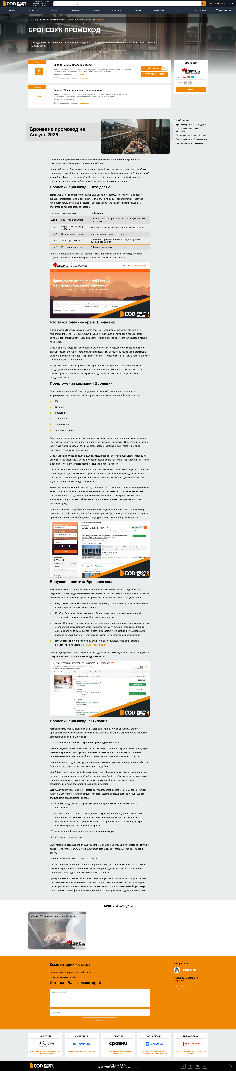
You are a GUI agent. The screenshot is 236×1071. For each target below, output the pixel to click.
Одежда (96, 10)
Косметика (116, 10)
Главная (34, 20)
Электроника (158, 10)
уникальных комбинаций (93, 645)
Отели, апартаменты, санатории (81, 20)
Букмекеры (33, 10)
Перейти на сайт (154, 74)
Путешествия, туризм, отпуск (52, 20)
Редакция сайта (118, 1065)
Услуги (180, 10)
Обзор (190, 89)
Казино (12, 10)
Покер (54, 10)
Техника (137, 10)
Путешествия (200, 10)
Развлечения (75, 10)
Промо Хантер (189, 970)
